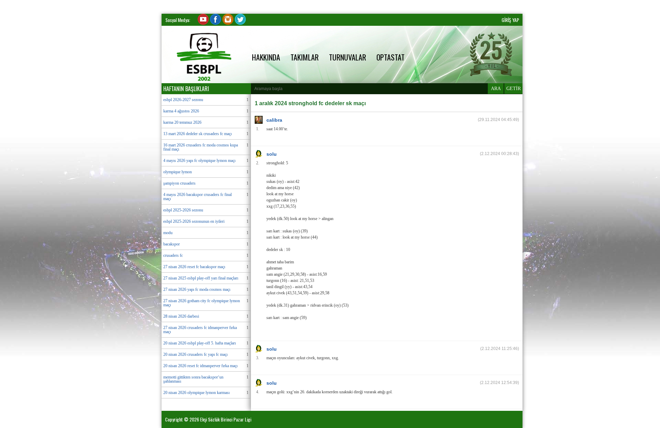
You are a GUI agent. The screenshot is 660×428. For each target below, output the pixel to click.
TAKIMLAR (304, 57)
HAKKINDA (266, 57)
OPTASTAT (390, 57)
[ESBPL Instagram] (227, 23)
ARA (496, 88)
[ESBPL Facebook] (215, 23)
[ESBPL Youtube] (203, 23)
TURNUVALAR (347, 57)
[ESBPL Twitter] (240, 23)
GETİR (513, 88)
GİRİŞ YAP (510, 19)
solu (271, 154)
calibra (274, 120)
